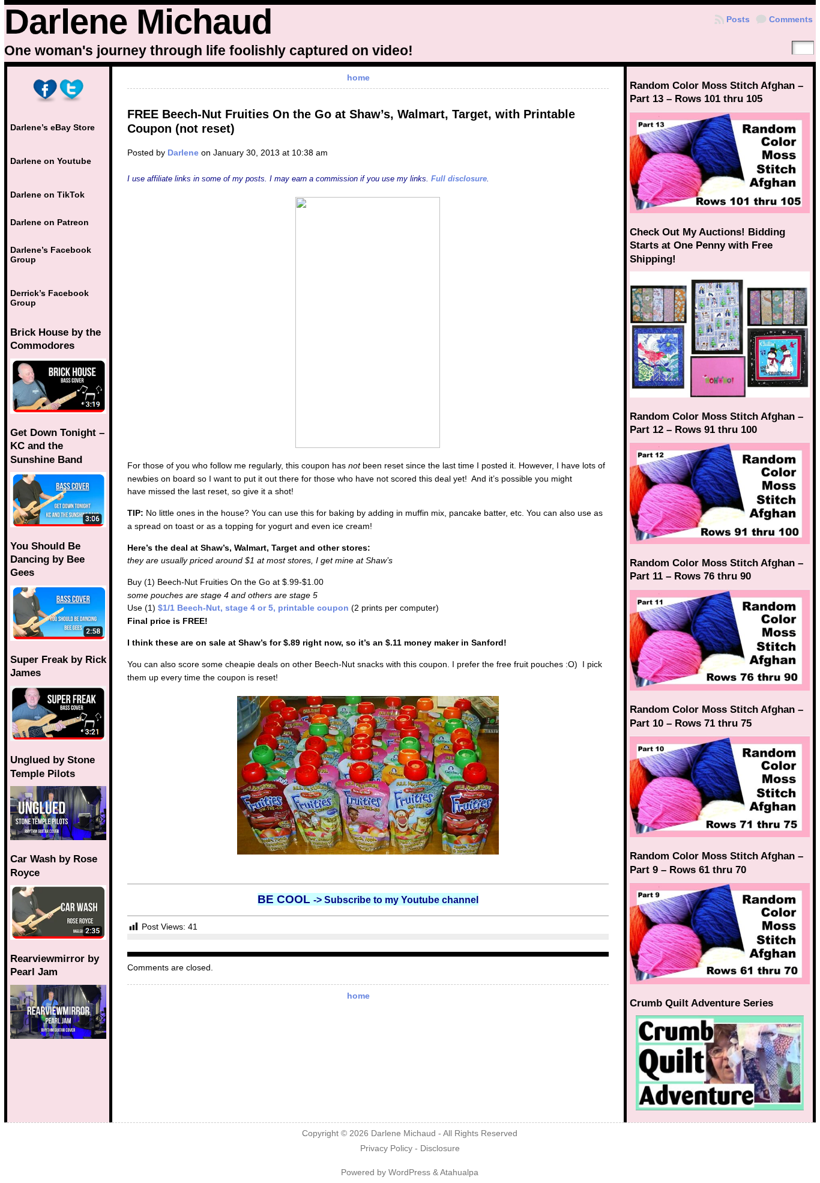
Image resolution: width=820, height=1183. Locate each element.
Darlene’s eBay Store (52, 127)
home (358, 77)
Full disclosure (459, 178)
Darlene (183, 152)
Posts (738, 19)
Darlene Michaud (138, 21)
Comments (791, 19)
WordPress (409, 1172)
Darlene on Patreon (49, 222)
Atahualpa (459, 1172)
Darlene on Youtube (50, 161)
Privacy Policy (386, 1148)
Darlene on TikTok (47, 194)
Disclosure (440, 1148)
